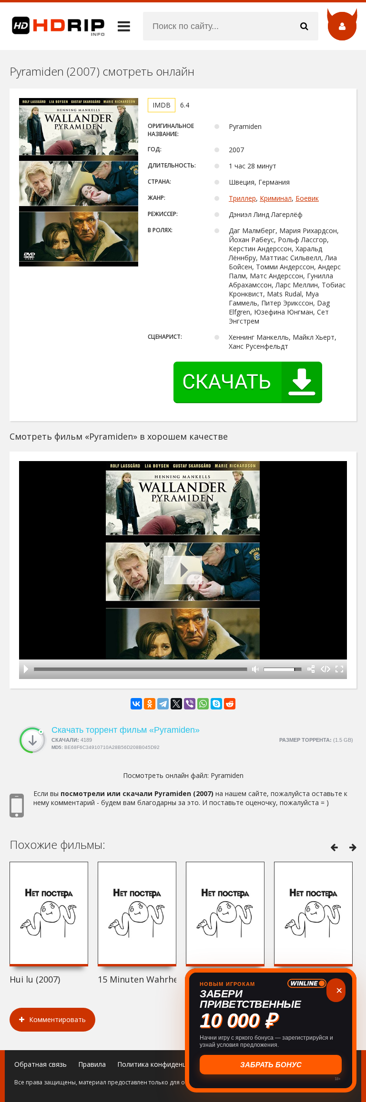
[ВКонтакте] (136, 703)
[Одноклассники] (149, 703)
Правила (92, 1064)
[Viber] (189, 703)
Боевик (307, 198)
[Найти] (304, 26)
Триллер (242, 198)
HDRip (52, 26)
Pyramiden (227, 775)
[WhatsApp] (203, 703)
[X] (176, 703)
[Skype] (216, 703)
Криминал (276, 198)
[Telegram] (163, 703)
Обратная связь (40, 1064)
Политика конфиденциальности (169, 1064)
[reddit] (229, 703)
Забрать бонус (271, 1065)
